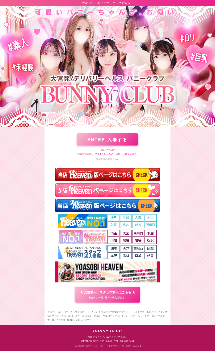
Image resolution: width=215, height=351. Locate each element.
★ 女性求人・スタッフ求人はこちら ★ (107, 294)
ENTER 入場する (107, 139)
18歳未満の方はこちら (107, 159)
